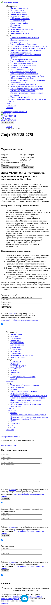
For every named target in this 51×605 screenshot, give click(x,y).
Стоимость (10, 381)
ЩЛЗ (12, 375)
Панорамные (15, 341)
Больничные (15, 347)
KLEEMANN (15, 362)
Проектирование (17, 387)
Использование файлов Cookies (23, 419)
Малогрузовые (16, 349)
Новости (9, 425)
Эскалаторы (15, 351)
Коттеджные (15, 338)
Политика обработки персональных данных (28, 415)
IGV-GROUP (15, 368)
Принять (4, 603)
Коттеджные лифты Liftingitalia (22, 377)
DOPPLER (14, 364)
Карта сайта (15, 423)
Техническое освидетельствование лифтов (27, 398)
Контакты (10, 430)
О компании (11, 411)
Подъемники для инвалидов (21, 355)
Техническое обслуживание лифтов (24, 385)
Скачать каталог (27, 168)
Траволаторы (15, 353)
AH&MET (14, 370)
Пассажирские (16, 334)
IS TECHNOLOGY (18, 366)
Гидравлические (17, 343)
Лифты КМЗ (15, 372)
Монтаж (13, 389)
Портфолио (10, 408)
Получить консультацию (10, 168)
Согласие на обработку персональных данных (29, 417)
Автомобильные (17, 345)
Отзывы (13, 413)
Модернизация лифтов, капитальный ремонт (28, 396)
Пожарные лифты (17, 358)
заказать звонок (7, 122)
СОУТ (13, 421)
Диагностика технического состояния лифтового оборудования (25, 401)
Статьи (13, 427)
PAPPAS (13, 379)
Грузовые (14, 336)
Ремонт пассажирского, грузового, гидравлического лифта (24, 392)
